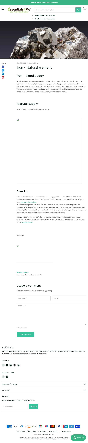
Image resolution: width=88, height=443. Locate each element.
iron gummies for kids (28, 202)
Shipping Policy (54, 431)
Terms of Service (66, 431)
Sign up (33, 406)
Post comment (25, 334)
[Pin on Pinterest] (3, 77)
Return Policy (42, 431)
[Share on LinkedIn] (3, 73)
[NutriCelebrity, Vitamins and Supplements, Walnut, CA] (44, 419)
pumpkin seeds (27, 222)
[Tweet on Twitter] (3, 70)
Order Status (21, 431)
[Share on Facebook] (3, 66)
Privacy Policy (31, 431)
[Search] (78, 9)
